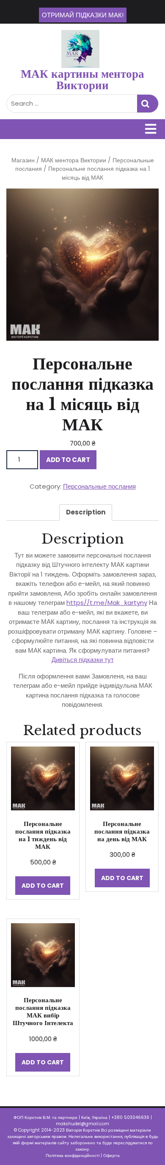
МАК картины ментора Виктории (82, 79)
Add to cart (68, 459)
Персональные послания (99, 486)
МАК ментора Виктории (73, 160)
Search (147, 104)
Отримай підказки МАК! (83, 15)
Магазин (23, 160)
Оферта (111, 1155)
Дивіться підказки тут (83, 659)
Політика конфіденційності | (74, 1155)
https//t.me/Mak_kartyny (106, 602)
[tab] (85, 512)
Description (85, 512)
